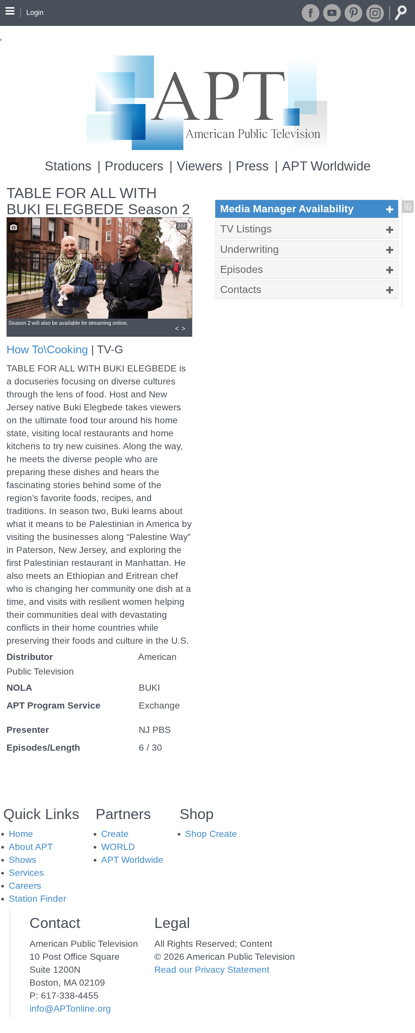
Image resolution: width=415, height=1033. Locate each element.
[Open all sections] (408, 206)
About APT (31, 847)
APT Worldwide (326, 166)
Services (26, 873)
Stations (68, 166)
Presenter (27, 730)
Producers (134, 166)
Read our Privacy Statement (211, 970)
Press (252, 166)
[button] (307, 209)
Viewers (199, 166)
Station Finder (37, 899)
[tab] (306, 209)
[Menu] (10, 11)
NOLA (19, 688)
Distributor (29, 657)
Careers (25, 886)
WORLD (118, 847)
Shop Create (211, 834)
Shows (22, 860)
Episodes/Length (43, 748)
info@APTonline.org (70, 1009)
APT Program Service (53, 705)
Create (115, 834)
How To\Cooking (47, 349)
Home (21, 834)
